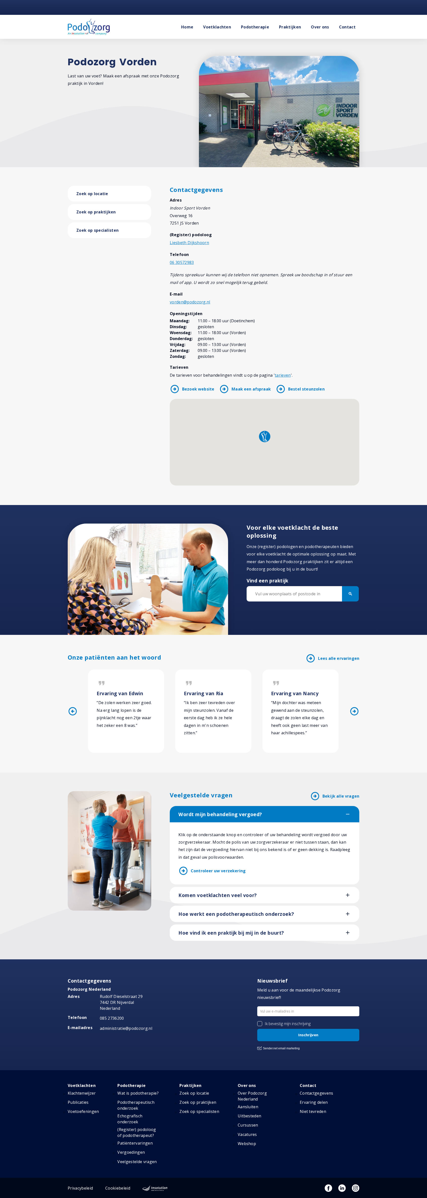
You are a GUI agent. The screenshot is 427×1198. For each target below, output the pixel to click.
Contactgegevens (316, 1093)
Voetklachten (217, 27)
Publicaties (78, 1102)
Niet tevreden (313, 1111)
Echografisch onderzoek (129, 1119)
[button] (264, 436)
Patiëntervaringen (134, 1143)
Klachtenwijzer (82, 1093)
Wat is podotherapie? (137, 1093)
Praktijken (290, 27)
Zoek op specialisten (97, 230)
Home (187, 27)
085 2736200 (112, 1018)
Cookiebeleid (117, 1188)
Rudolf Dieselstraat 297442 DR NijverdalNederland (121, 1002)
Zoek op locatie (92, 193)
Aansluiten (248, 1106)
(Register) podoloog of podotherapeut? (136, 1132)
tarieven (283, 375)
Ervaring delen (314, 1102)
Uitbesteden (249, 1116)
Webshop (247, 1143)
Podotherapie (255, 27)
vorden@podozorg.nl (190, 302)
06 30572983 (182, 262)
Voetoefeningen (83, 1111)
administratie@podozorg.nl (126, 1028)
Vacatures (247, 1134)
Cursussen (248, 1125)
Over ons (320, 27)
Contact (347, 27)
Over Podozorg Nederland (252, 1096)
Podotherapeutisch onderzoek (135, 1105)
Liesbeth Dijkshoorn (189, 242)
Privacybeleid (80, 1188)
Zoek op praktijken (96, 212)
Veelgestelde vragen (137, 1161)
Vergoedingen (131, 1152)
